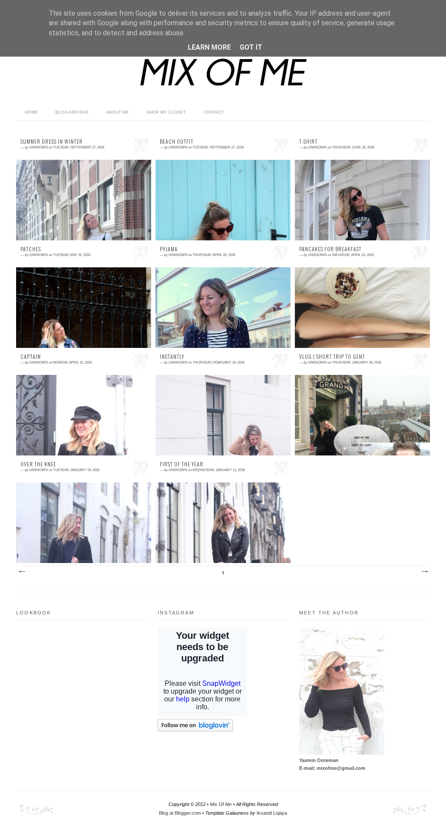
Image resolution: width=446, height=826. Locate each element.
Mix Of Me (221, 804)
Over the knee (38, 464)
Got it (251, 47)
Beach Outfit (176, 141)
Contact (213, 112)
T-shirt (308, 141)
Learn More (209, 47)
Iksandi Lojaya (272, 813)
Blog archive (71, 112)
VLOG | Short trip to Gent (332, 356)
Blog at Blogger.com (180, 813)
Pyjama (169, 249)
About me (117, 112)
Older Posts (424, 571)
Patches (30, 249)
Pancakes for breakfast (330, 249)
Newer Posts (21, 571)
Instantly (172, 356)
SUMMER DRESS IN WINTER (51, 141)
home (31, 112)
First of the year (181, 464)
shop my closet (166, 112)
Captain (30, 356)
